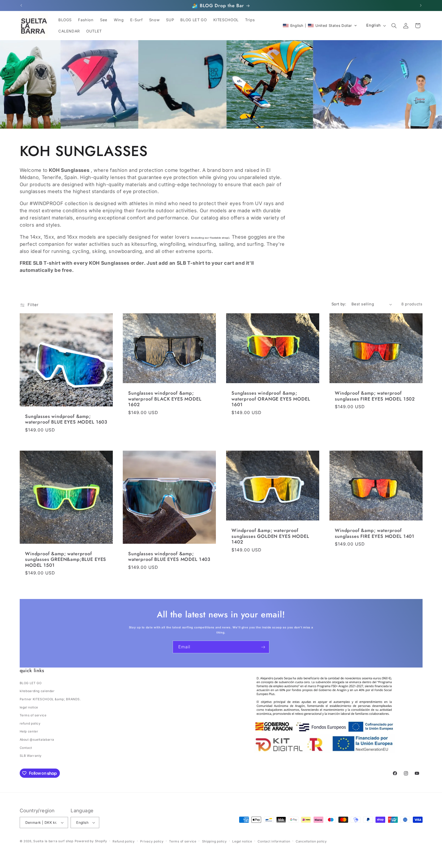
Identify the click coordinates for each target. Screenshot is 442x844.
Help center (29, 731)
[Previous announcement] (21, 6)
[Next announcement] (420, 6)
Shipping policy (214, 841)
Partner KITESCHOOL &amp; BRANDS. (50, 699)
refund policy (30, 723)
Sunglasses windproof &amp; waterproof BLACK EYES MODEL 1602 (165, 398)
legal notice (29, 707)
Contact (26, 748)
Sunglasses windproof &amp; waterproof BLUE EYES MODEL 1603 (66, 419)
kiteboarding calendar (37, 691)
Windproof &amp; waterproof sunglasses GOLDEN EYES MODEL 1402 (270, 536)
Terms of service (33, 715)
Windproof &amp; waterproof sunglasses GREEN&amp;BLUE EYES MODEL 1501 (65, 559)
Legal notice (242, 841)
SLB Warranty (31, 756)
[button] (320, 25)
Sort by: (339, 304)
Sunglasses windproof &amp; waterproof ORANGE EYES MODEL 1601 (270, 398)
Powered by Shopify (91, 841)
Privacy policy (151, 841)
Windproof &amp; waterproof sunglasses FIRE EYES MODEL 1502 (375, 396)
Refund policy (124, 841)
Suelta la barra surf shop (53, 841)
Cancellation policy (311, 841)
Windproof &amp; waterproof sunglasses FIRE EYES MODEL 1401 (374, 533)
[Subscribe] (263, 647)
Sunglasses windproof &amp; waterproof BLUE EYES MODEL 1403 (169, 556)
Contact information (274, 841)
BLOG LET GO (31, 683)
